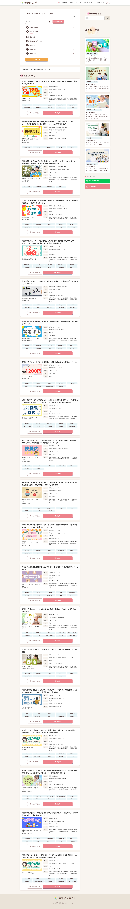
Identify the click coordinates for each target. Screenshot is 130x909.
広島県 (28, 6)
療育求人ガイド (23, 6)
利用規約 (61, 903)
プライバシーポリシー (71, 903)
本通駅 (35, 6)
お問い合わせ (100, 3)
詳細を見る (58, 113)
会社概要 (55, 903)
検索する (37, 59)
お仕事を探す (63, 3)
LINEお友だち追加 (94, 180)
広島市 (32, 6)
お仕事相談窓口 (93, 187)
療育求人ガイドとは (75, 3)
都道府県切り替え (58, 22)
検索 (108, 18)
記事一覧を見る (90, 176)
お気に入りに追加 (34, 113)
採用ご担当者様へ (89, 3)
